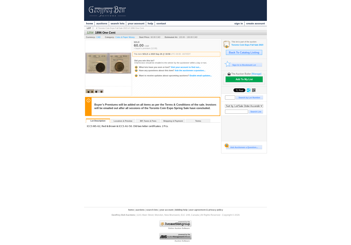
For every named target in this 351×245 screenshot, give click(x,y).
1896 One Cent (137, 28)
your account (136, 23)
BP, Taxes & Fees (148, 121)
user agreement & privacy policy (206, 210)
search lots (117, 23)
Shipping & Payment (173, 121)
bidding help (181, 210)
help (150, 23)
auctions (101, 23)
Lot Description (97, 121)
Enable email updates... (175, 75)
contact (161, 23)
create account (255, 23)
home (89, 23)
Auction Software (182, 241)
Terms (198, 121)
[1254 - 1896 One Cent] (90, 94)
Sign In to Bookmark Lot (244, 65)
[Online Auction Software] (175, 226)
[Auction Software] (175, 238)
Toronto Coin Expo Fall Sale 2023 (113, 28)
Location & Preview (123, 121)
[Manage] (256, 73)
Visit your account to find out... (170, 67)
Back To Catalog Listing (244, 52)
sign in (238, 23)
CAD (98, 37)
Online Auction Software (179, 228)
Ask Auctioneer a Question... (244, 147)
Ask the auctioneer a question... (172, 70)
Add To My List (244, 79)
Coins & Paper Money (125, 37)
